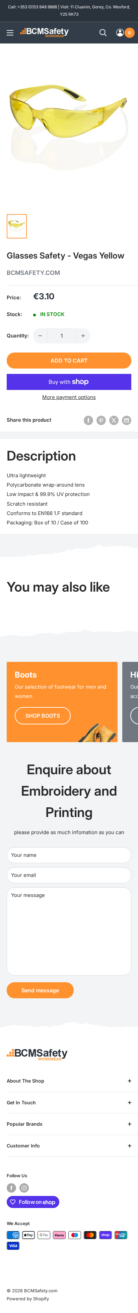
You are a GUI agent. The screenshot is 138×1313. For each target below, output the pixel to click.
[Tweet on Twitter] (114, 420)
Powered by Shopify (28, 1298)
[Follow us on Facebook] (11, 1188)
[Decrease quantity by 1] (40, 335)
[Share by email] (126, 420)
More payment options (69, 397)
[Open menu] (10, 32)
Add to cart (69, 360)
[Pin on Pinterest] (101, 420)
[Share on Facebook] (88, 420)
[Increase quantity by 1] (83, 335)
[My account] (120, 32)
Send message (40, 990)
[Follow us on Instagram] (24, 1188)
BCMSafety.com (33, 272)
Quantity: (18, 335)
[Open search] (103, 32)
